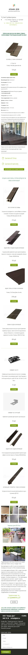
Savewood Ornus (11, 158)
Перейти (14, 602)
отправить (6, 652)
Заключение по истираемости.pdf (14, 596)
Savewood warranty (11, 163)
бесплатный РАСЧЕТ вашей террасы (14, 169)
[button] (14, 74)
